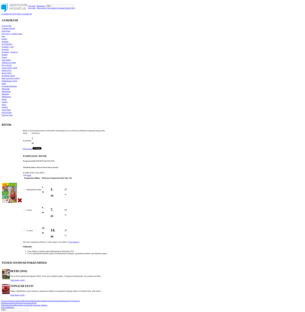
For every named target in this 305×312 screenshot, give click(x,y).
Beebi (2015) (7, 70)
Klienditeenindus (7, 303)
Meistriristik (6, 91)
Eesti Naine (6, 31)
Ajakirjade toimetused (15, 301)
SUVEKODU (7, 44)
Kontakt (41, 301)
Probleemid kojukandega (23, 303)
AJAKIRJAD (6, 14)
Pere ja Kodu (7, 65)
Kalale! (4, 39)
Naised (4, 57)
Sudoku (5, 102)
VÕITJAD (15, 14)
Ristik (4, 84)
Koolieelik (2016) (8, 76)
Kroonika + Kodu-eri (10, 52)
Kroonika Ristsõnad (9, 86)
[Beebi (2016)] (6, 279)
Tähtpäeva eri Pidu (9, 63)
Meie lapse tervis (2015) (11, 78)
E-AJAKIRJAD (26, 14)
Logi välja (32, 8)
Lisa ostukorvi (74, 242)
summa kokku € (60, 8)
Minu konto (41, 8)
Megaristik (6, 89)
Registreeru (41, 6)
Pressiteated (27, 301)
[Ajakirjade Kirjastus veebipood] (14, 12)
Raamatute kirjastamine (71, 301)
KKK (34, 303)
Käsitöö (5, 55)
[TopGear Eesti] (6, 293)
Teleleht (5, 107)
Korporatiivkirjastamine (53, 301)
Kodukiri (5, 42)
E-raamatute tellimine (39, 305)
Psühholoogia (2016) (9, 81)
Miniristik (5, 94)
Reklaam (35, 301)
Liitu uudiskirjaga (7, 307)
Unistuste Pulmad (8, 28)
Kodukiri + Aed (8, 47)
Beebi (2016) (7, 73)
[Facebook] (27, 149)
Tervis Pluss (6, 110)
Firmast (4, 301)
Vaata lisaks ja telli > (17, 280)
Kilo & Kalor (7, 112)
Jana (3, 36)
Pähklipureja (6, 97)
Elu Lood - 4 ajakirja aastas (12, 34)
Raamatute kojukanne (23, 305)
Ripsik (4, 99)
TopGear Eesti (7, 115)
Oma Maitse (6, 60)
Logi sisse (31, 6)
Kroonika (5, 49)
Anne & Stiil (6, 26)
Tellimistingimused (8, 305)
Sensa (4, 105)
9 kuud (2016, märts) (9, 68)
